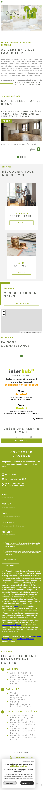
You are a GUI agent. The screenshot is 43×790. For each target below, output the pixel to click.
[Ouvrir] (2, 2)
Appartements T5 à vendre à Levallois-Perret (23, 737)
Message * (7, 532)
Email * (5, 513)
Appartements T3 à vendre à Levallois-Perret (23, 731)
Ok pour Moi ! (27, 783)
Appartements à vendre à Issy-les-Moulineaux (22, 675)
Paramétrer (10, 783)
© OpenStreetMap (36, 332)
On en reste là (27, 761)
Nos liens (38, 785)
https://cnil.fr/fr (20, 606)
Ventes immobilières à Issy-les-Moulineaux (20, 696)
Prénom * (6, 504)
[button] (18, 157)
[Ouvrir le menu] (40, 2)
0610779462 (10, 474)
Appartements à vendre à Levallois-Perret (23, 681)
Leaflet (21, 332)
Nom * (4, 494)
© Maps (27, 332)
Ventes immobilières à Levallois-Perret (21, 704)
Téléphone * (8, 522)
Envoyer (10, 565)
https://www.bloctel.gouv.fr (11, 625)
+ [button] (4, 311)
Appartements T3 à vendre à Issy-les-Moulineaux (23, 717)
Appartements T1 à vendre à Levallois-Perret (23, 724)
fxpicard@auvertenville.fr (16, 479)
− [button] (4, 314)
